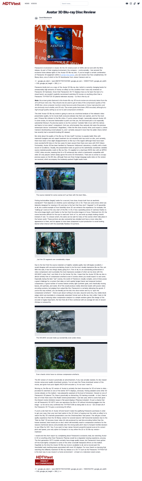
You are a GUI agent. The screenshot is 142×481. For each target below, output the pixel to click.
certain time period (67, 75)
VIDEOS (34, 3)
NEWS (27, 3)
